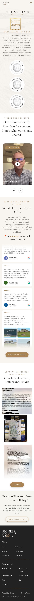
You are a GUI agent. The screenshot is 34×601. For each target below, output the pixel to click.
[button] (31, 3)
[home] (8, 3)
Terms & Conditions (8, 593)
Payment (4, 584)
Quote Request (6, 569)
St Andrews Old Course (23, 570)
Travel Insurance (7, 575)
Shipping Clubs (23, 575)
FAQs (3, 580)
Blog (20, 580)
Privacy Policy (25, 593)
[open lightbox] (17, 164)
